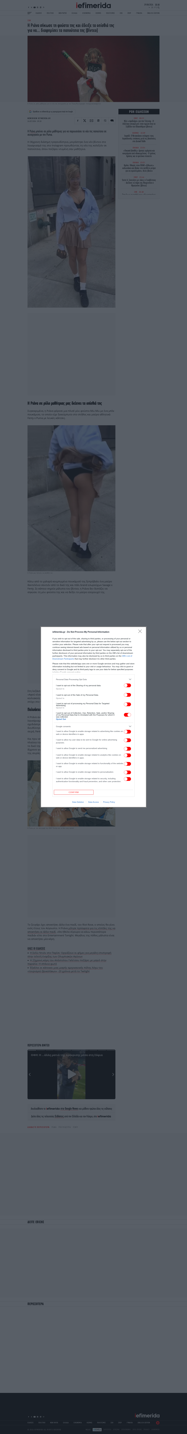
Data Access (93, 802)
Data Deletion (78, 802)
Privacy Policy (109, 802)
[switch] (127, 685)
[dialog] (93, 717)
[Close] (140, 632)
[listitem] (93, 679)
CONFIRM (74, 792)
